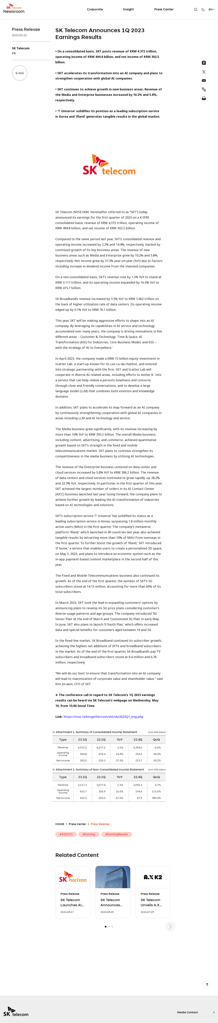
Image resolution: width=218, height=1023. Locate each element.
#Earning (89, 834)
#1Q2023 (66, 834)
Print (204, 98)
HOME (59, 824)
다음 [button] (170, 926)
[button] (105, 927)
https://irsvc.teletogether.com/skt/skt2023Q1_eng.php (103, 717)
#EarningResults (116, 834)
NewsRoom (15, 8)
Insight (128, 9)
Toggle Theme (203, 9)
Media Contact (187, 1012)
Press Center (164, 9)
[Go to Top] (207, 985)
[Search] (196, 9)
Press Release (26, 30)
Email (204, 80)
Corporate (95, 9)
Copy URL (204, 89)
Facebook (204, 63)
